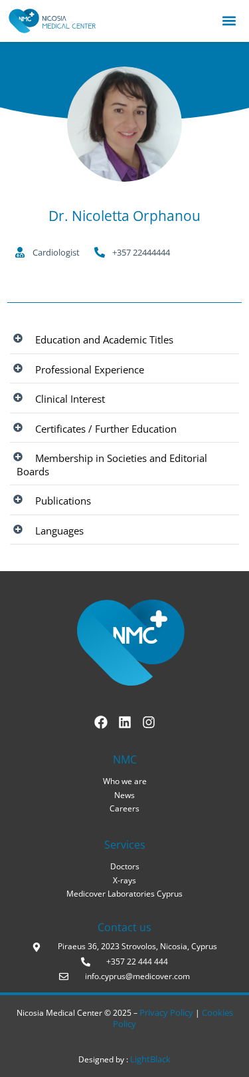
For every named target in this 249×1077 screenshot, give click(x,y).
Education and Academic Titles (104, 339)
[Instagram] (148, 722)
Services (124, 844)
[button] (229, 21)
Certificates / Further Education (106, 428)
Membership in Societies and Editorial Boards (112, 464)
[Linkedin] (125, 722)
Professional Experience (89, 369)
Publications (63, 500)
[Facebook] (101, 722)
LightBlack (149, 1059)
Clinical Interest (70, 398)
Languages (59, 530)
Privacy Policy (167, 1012)
